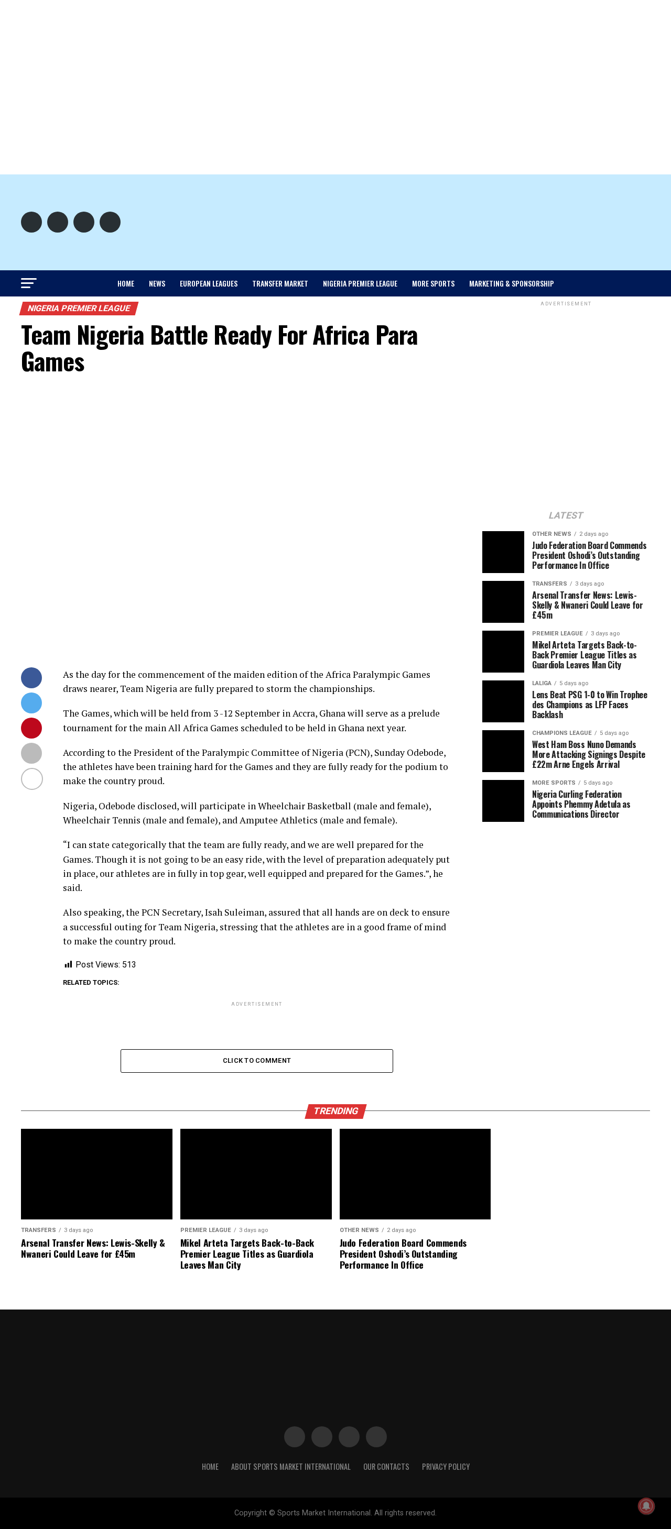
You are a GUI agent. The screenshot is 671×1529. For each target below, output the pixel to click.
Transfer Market (280, 283)
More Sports (433, 283)
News (157, 283)
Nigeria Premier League (360, 283)
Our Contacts (386, 1466)
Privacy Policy (446, 1466)
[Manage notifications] (646, 1506)
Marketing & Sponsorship (511, 283)
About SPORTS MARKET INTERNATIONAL (291, 1466)
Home (125, 283)
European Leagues (208, 283)
